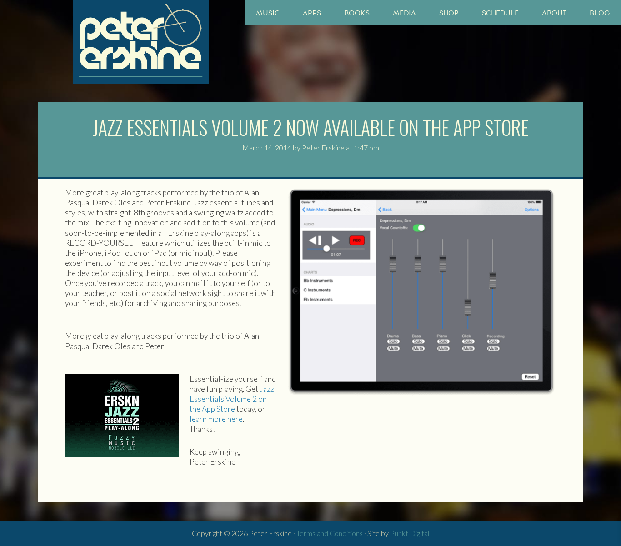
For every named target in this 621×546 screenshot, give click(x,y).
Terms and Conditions (329, 533)
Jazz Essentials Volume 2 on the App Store (232, 399)
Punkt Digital (409, 533)
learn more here (216, 419)
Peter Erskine (141, 42)
